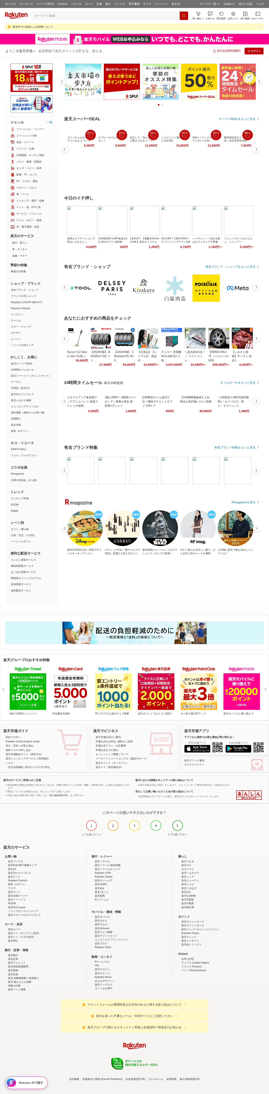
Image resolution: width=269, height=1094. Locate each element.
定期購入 (16, 418)
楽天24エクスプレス (22, 394)
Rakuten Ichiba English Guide (23, 741)
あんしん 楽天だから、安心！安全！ (249, 795)
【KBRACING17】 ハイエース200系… (218, 356)
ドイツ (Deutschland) (193, 970)
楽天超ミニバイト (191, 944)
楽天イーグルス (103, 984)
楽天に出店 (245, 3)
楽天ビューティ (190, 880)
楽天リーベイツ (17, 899)
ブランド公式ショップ (23, 296)
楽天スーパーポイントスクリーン (200, 929)
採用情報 (171, 1079)
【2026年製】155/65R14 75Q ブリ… (100, 356)
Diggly (14, 510)
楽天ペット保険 (17, 989)
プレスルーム (155, 1079)
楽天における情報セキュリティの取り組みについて (164, 780)
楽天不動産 (187, 903)
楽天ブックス (15, 861)
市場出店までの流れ (107, 750)
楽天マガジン (102, 969)
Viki (97, 965)
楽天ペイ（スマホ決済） (22, 936)
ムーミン (16, 339)
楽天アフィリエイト (106, 935)
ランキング (26, 3)
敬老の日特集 (18, 271)
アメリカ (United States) (195, 962)
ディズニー (17, 314)
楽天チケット (102, 973)
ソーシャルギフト (21, 541)
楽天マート (14, 892)
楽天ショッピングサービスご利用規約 (27, 758)
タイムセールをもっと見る (238, 382)
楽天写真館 (187, 899)
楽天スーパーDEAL (22, 363)
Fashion (62, 3)
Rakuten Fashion (20, 308)
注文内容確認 (15, 767)
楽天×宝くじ (102, 892)
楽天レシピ (187, 884)
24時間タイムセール (22, 369)
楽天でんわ (101, 924)
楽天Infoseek (102, 928)
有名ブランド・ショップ (25, 289)
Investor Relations (111, 1079)
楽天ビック (14, 876)
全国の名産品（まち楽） (25, 480)
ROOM (15, 504)
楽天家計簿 (187, 907)
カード (89, 3)
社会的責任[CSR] (135, 1079)
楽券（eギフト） (20, 431)
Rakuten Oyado (104, 876)
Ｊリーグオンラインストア (23, 911)
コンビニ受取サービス (23, 559)
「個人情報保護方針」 (58, 795)
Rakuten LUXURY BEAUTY (26, 302)
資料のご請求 (125, 741)
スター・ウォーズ (21, 326)
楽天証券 (13, 959)
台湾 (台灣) (187, 959)
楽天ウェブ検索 (103, 932)
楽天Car (186, 892)
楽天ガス (186, 865)
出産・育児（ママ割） (23, 535)
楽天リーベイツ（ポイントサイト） (31, 375)
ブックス (119, 3)
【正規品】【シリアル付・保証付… (147, 356)
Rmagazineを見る (244, 502)
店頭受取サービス (21, 584)
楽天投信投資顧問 (18, 966)
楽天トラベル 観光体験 (108, 865)
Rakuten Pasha (190, 933)
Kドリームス (102, 899)
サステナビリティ (194, 764)
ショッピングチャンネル (25, 406)
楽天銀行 (13, 955)
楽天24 (175, 3)
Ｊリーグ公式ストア (22, 345)
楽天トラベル (102, 861)
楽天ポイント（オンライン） (112, 762)
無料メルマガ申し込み (18, 750)
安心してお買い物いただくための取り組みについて (164, 791)
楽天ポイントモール (192, 925)
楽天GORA (101, 884)
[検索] (184, 16)
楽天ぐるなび (188, 888)
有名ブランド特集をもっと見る (235, 447)
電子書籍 (134, 3)
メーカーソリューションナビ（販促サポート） (122, 758)
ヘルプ (260, 3)
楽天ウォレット (17, 962)
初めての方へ (13, 737)
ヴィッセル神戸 (103, 988)
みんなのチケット (105, 980)
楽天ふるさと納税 (21, 400)
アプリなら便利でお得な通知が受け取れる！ (209, 737)
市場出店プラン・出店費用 (111, 745)
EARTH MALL (19, 449)
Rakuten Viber (103, 947)
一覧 (50, 122)
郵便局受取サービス (22, 566)
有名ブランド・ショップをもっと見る (231, 266)
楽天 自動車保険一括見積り (23, 978)
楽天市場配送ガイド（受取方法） (25, 754)
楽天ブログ (101, 943)
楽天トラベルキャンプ (107, 869)
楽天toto (99, 888)
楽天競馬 (100, 895)
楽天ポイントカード (192, 921)
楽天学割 (16, 424)
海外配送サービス (21, 590)
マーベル (16, 320)
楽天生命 (13, 974)
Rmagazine (17, 473)
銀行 (108, 3)
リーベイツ (161, 3)
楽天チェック (188, 936)
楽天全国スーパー (18, 895)
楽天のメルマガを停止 (37, 767)
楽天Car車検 (188, 895)
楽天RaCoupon (17, 907)
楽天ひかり (101, 920)
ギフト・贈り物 (20, 529)
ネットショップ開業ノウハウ (112, 754)
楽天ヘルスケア (190, 872)
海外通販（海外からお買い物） (28, 412)
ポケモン (16, 332)
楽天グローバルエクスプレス (24, 914)
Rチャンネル (102, 961)
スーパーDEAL (45, 3)
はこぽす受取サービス (23, 572)
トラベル (76, 3)
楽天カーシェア (103, 880)
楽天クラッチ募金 (194, 760)
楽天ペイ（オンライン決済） (24, 933)
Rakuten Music (103, 977)
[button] (210, 15)
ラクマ (147, 3)
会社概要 (74, 1079)
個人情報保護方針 (190, 1079)
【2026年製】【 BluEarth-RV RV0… (124, 356)
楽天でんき (187, 861)
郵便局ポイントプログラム (26, 578)
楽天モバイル (102, 916)
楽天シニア (187, 876)
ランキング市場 (20, 498)
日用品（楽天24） (21, 388)
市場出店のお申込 (106, 741)
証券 (99, 3)
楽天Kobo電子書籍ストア (22, 865)
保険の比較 (14, 985)
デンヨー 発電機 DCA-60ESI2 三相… (171, 356)
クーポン (16, 381)
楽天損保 (13, 970)
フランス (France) (191, 966)
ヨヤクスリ (187, 869)
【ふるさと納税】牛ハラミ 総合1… (242, 356)
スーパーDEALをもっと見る (237, 119)
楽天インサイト (190, 940)
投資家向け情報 (91, 1079)
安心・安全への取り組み (19, 745)
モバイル (10, 3)
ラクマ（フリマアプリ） (25, 455)
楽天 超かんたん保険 (19, 981)
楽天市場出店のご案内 (108, 737)
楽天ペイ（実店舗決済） (109, 767)
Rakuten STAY (103, 872)
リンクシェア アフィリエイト (111, 939)
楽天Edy (12, 940)
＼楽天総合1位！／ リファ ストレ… (195, 356)
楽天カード (14, 929)
